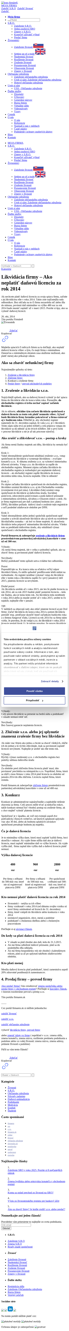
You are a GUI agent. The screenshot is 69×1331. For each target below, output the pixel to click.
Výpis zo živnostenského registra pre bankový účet (33, 1201)
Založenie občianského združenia (31, 76)
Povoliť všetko (34, 691)
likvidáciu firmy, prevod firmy (25, 1030)
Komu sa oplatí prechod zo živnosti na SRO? (30, 1192)
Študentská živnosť (24, 56)
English (11, 1107)
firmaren (11, 1123)
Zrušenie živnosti (22, 62)
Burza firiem (20, 102)
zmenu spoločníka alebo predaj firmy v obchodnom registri (31, 987)
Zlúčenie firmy (15, 378)
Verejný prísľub (16, 1295)
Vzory (17, 111)
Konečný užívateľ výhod (26, 34)
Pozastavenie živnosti (25, 65)
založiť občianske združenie (15, 1024)
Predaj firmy (14, 383)
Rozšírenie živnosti (23, 59)
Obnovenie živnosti (24, 68)
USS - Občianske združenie (28, 88)
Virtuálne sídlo (21, 105)
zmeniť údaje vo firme (18, 1035)
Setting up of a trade (24, 53)
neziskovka (12, 1146)
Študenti (12, 1110)
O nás (17, 120)
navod (10, 1149)
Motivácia (13, 1105)
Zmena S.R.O (15, 1244)
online (10, 1135)
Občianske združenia (18, 1093)
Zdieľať (13, 330)
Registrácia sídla (16, 1286)
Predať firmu (20, 37)
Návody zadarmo (16, 1096)
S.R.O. (11, 1090)
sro (9, 1126)
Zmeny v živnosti (23, 71)
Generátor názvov (23, 100)
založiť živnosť (9, 1013)
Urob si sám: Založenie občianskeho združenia (37, 79)
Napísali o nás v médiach (26, 126)
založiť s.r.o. (7, 1019)
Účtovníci (19, 97)
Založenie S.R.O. (23, 26)
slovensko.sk (13, 1144)
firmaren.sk (12, 1132)
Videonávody (21, 108)
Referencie (19, 123)
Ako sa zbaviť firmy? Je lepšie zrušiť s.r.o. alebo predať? (36, 1209)
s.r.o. (9, 1129)
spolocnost (12, 1152)
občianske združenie (15, 1141)
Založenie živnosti (23, 47)
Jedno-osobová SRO (24, 28)
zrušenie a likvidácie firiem (50, 535)
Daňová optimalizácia (19, 1099)
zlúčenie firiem (40, 785)
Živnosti (12, 1087)
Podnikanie (13, 1102)
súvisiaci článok (24, 929)
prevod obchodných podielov (37, 383)
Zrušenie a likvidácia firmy (21, 375)
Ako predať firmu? (10, 986)
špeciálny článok (58, 989)
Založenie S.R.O (16, 1241)
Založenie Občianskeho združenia (25, 1289)
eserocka (11, 1155)
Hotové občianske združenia (28, 82)
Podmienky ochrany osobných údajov (33, 131)
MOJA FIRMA (15, 143)
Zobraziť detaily (50, 681)
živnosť (10, 1138)
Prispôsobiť (32, 700)
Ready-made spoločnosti (20, 1246)
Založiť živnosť (25, 8)
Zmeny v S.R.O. (22, 31)
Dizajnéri (18, 94)
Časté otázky (20, 128)
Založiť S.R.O (8, 8)
